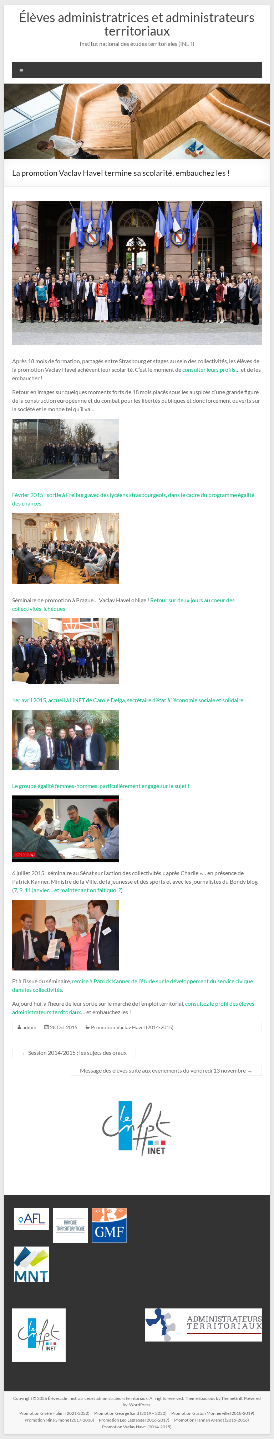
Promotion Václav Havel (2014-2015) (132, 1027)
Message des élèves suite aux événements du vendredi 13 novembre (166, 1070)
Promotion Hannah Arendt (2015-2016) (211, 1420)
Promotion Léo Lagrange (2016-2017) (134, 1420)
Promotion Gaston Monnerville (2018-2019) (212, 1413)
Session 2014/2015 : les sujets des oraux (74, 1052)
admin (29, 1027)
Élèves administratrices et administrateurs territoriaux (137, 23)
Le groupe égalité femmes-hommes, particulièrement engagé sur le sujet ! (100, 785)
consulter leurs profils (208, 369)
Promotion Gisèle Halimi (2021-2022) (54, 1413)
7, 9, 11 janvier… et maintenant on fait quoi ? (67, 890)
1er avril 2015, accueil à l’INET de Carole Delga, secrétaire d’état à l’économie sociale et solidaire (127, 700)
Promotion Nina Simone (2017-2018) (59, 1420)
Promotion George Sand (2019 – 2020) (130, 1413)
